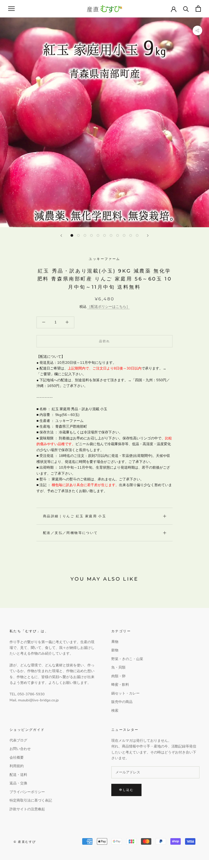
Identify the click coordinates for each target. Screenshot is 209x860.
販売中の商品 (122, 701)
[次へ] (148, 235)
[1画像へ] (71, 235)
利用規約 (17, 766)
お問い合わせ (20, 748)
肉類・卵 (118, 676)
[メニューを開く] (11, 8)
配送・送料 (18, 774)
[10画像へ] (130, 235)
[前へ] (61, 235)
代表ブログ (18, 740)
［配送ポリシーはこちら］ (108, 306)
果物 (114, 641)
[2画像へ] (78, 235)
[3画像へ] (85, 235)
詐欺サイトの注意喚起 (27, 809)
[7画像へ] (111, 235)
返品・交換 (18, 783)
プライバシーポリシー (27, 792)
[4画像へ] (91, 235)
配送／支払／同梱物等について (70, 533)
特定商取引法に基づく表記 (31, 800)
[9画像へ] (124, 235)
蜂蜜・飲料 (120, 684)
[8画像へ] (117, 235)
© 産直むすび (25, 842)
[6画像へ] (104, 235)
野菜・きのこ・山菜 (127, 659)
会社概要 (17, 757)
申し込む (126, 790)
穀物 (114, 650)
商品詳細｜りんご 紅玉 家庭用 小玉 (74, 516)
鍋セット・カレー (125, 693)
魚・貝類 (118, 667)
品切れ (104, 341)
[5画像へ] (98, 235)
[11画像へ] (137, 235)
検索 (114, 710)
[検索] (186, 8)
